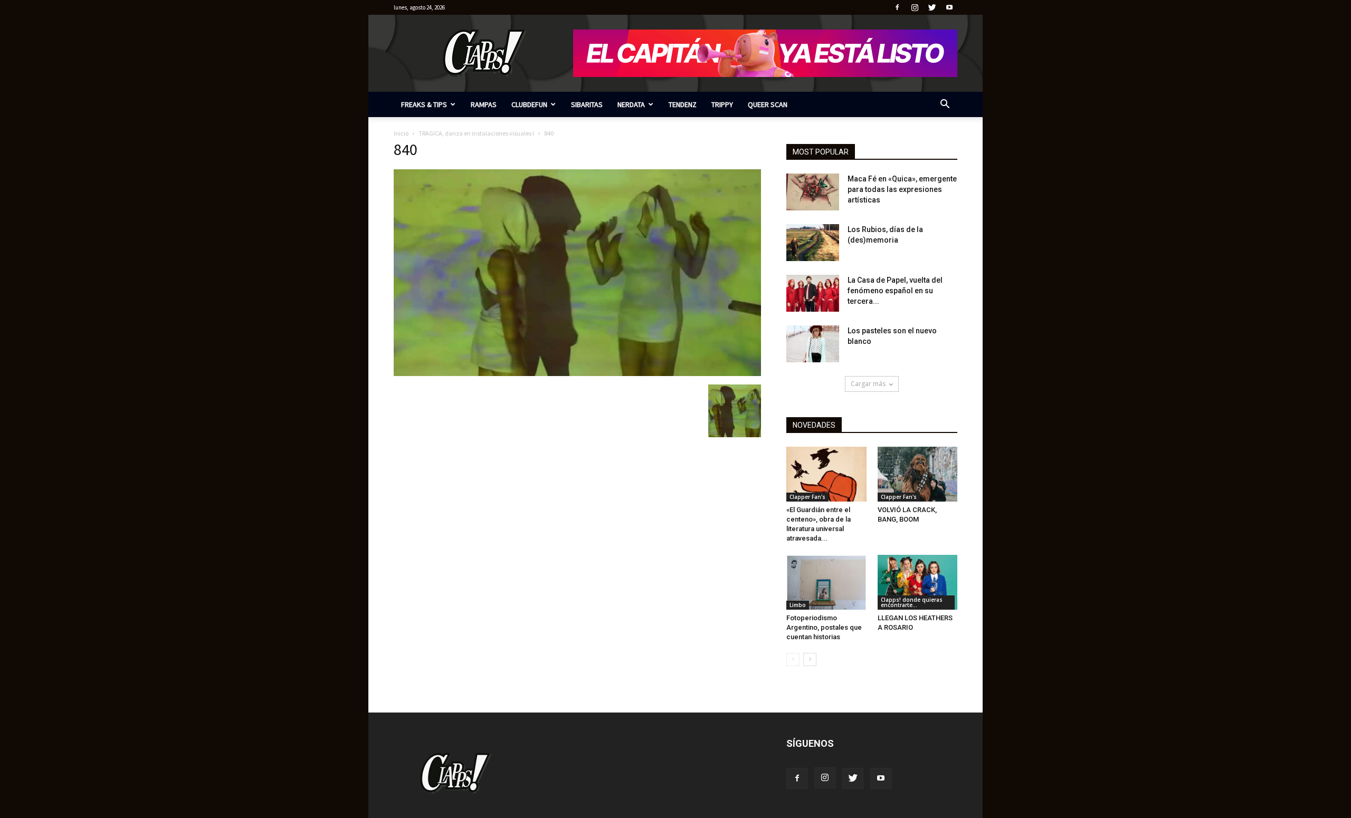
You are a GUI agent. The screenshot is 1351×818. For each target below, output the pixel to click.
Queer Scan (767, 104)
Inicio (401, 133)
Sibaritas (587, 104)
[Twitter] (932, 7)
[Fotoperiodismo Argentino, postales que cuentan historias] (826, 582)
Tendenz (683, 104)
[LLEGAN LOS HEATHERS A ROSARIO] (918, 582)
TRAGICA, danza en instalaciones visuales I (476, 133)
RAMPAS (484, 104)
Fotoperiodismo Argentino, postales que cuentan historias (824, 627)
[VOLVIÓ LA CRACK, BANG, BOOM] (918, 474)
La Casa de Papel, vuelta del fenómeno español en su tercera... (895, 290)
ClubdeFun (529, 104)
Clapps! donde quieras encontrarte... (912, 602)
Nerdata (631, 104)
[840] (577, 373)
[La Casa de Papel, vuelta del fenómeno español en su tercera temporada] (812, 293)
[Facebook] (897, 7)
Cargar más (868, 383)
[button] (944, 105)
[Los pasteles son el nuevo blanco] (812, 343)
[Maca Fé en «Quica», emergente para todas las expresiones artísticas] (812, 192)
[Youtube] (949, 7)
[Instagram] (914, 7)
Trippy (722, 104)
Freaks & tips (424, 104)
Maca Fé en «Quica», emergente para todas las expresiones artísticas (902, 189)
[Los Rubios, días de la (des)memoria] (812, 242)
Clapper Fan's (807, 497)
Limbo (797, 605)
